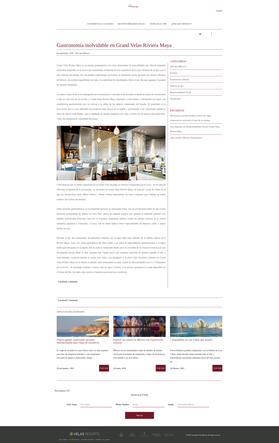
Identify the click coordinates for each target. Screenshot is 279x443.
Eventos (173, 73)
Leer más (104, 368)
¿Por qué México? (181, 24)
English (219, 11)
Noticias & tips (158, 24)
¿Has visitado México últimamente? (186, 138)
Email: (171, 404)
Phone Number (122, 404)
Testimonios (175, 99)
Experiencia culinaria (100, 24)
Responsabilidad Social (131, 24)
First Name (72, 404)
